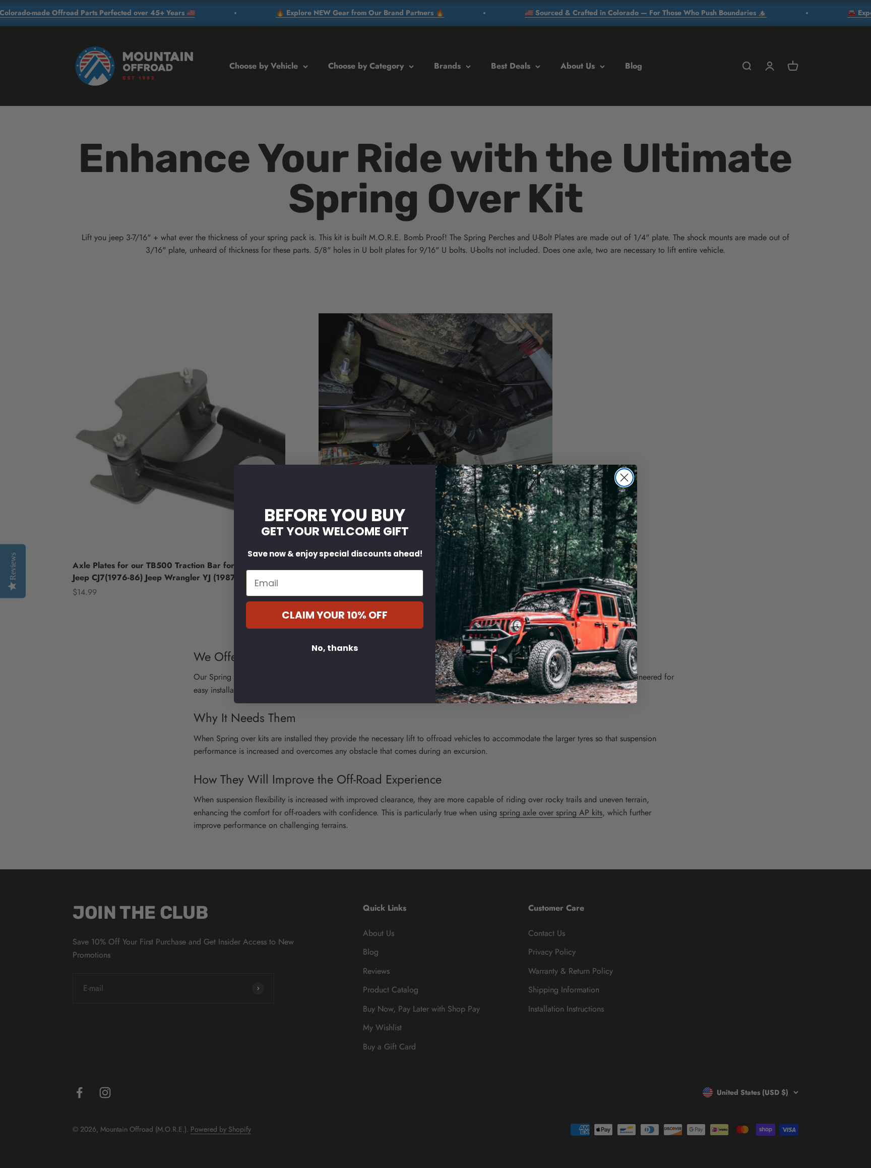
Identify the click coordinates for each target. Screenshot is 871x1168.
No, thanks (335, 648)
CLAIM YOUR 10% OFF (335, 615)
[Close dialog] (624, 477)
